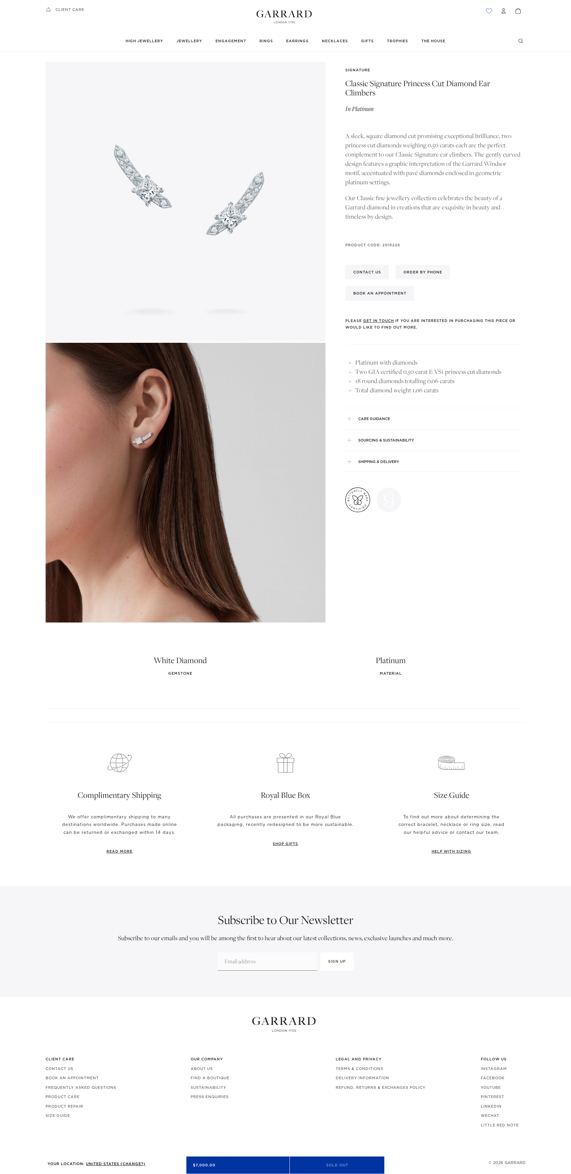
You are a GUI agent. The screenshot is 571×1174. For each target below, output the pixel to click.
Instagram (494, 1068)
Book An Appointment (72, 1078)
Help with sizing (451, 851)
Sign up (337, 961)
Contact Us (59, 1068)
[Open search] (521, 41)
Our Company (207, 1059)
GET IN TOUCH (378, 320)
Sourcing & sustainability (386, 440)
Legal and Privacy (359, 1059)
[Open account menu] (503, 11)
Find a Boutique (210, 1078)
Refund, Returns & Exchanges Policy (381, 1087)
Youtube (491, 1087)
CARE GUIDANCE (374, 418)
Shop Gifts (285, 844)
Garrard (515, 1162)
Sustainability (208, 1087)
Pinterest (492, 1096)
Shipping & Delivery (378, 461)
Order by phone (422, 272)
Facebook (493, 1078)
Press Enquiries (210, 1096)
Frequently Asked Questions (81, 1087)
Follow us (494, 1059)
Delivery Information (362, 1078)
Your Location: (96, 1163)
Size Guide (58, 1115)
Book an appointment (379, 293)
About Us (202, 1068)
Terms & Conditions (359, 1068)
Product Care (63, 1096)
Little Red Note (500, 1125)
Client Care (70, 10)
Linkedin (491, 1106)
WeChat (490, 1115)
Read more (119, 851)
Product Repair (64, 1106)
